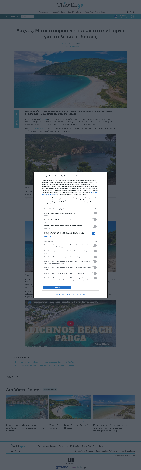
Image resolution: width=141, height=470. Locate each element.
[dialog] (70, 235)
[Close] (104, 176)
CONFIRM (56, 287)
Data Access (70, 294)
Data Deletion (60, 294)
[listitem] (70, 209)
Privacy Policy (81, 294)
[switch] (94, 213)
